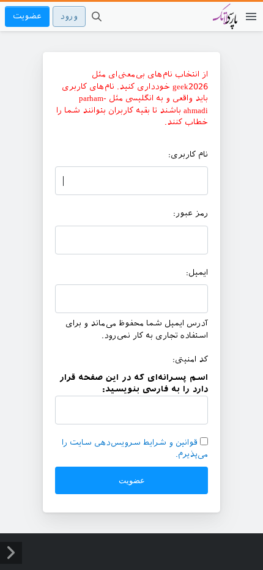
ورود (69, 16)
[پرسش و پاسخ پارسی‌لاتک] (225, 23)
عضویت (27, 16)
